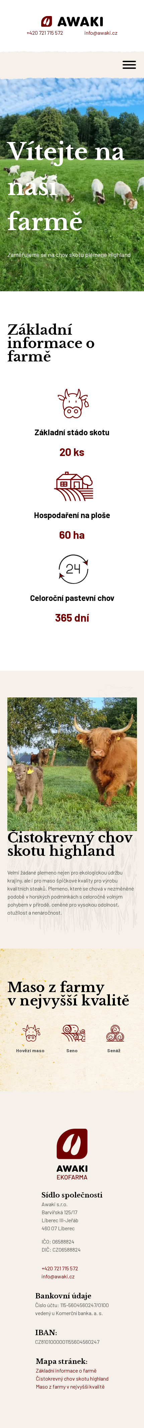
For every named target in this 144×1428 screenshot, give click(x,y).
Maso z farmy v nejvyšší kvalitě (70, 1386)
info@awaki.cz (101, 32)
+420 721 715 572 (44, 32)
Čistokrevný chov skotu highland (72, 1378)
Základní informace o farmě (66, 1370)
